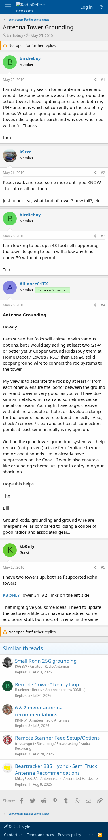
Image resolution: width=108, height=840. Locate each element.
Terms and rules (40, 834)
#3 (103, 236)
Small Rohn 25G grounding (46, 660)
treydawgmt (24, 743)
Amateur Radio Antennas (50, 666)
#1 (103, 79)
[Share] (95, 79)
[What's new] (101, 7)
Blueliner (22, 689)
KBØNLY (11, 595)
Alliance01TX (34, 283)
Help (90, 834)
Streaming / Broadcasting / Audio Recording (52, 746)
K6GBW (21, 666)
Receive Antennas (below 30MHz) (59, 689)
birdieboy (15, 35)
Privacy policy (69, 834)
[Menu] (8, 7)
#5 (103, 567)
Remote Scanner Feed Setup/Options (57, 737)
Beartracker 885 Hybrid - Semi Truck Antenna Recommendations (56, 769)
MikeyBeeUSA (26, 778)
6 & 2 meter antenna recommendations (39, 711)
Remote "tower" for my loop (47, 684)
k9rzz (25, 151)
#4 (103, 305)
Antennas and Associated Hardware (69, 778)
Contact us (13, 834)
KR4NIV (21, 720)
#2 (103, 172)
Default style (19, 826)
